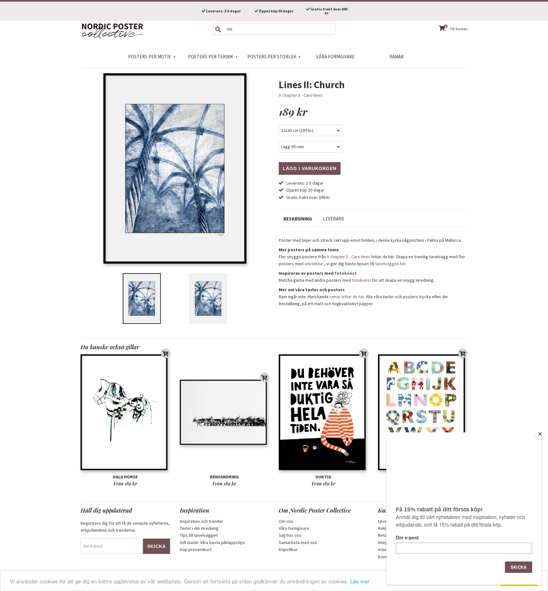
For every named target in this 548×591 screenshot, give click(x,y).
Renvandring (224, 477)
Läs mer (359, 581)
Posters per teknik (210, 57)
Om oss (286, 521)
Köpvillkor (288, 549)
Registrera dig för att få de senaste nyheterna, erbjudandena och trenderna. (125, 526)
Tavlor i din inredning (199, 528)
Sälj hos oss (290, 535)
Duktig (323, 477)
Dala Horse (125, 477)
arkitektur (313, 263)
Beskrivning (298, 219)
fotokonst (346, 273)
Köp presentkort (196, 549)
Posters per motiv (149, 57)
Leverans (333, 219)
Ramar (396, 57)
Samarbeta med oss (298, 542)
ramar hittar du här (346, 296)
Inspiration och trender (201, 521)
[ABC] (423, 412)
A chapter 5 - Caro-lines (301, 95)
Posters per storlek (271, 57)
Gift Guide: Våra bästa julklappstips (212, 542)
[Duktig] (324, 412)
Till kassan (458, 28)
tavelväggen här (390, 263)
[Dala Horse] (125, 412)
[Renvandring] (225, 412)
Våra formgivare (335, 57)
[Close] (540, 434)
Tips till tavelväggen (199, 535)
